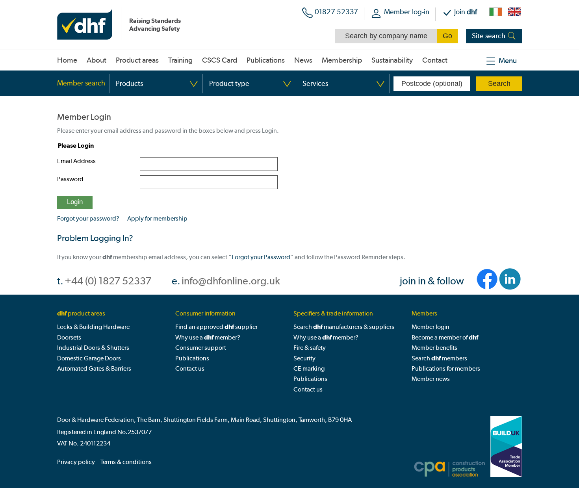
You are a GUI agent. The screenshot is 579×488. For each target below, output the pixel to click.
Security (304, 358)
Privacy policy (76, 462)
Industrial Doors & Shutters (93, 347)
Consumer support (200, 347)
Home (67, 60)
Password (70, 179)
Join (465, 11)
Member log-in (406, 11)
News (303, 60)
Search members (439, 358)
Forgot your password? (88, 218)
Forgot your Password (261, 257)
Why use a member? (207, 337)
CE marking (309, 368)
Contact (434, 60)
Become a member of (445, 337)
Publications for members (446, 368)
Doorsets (69, 337)
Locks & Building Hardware (93, 326)
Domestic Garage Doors (89, 358)
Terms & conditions (126, 462)
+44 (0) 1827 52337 (108, 281)
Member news (431, 378)
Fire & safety (309, 347)
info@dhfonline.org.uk (231, 281)
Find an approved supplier (216, 326)
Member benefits (434, 347)
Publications (192, 358)
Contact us (189, 368)
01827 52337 (336, 11)
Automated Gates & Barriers (94, 368)
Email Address (76, 161)
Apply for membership (157, 218)
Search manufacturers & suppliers (343, 326)
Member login (430, 326)
